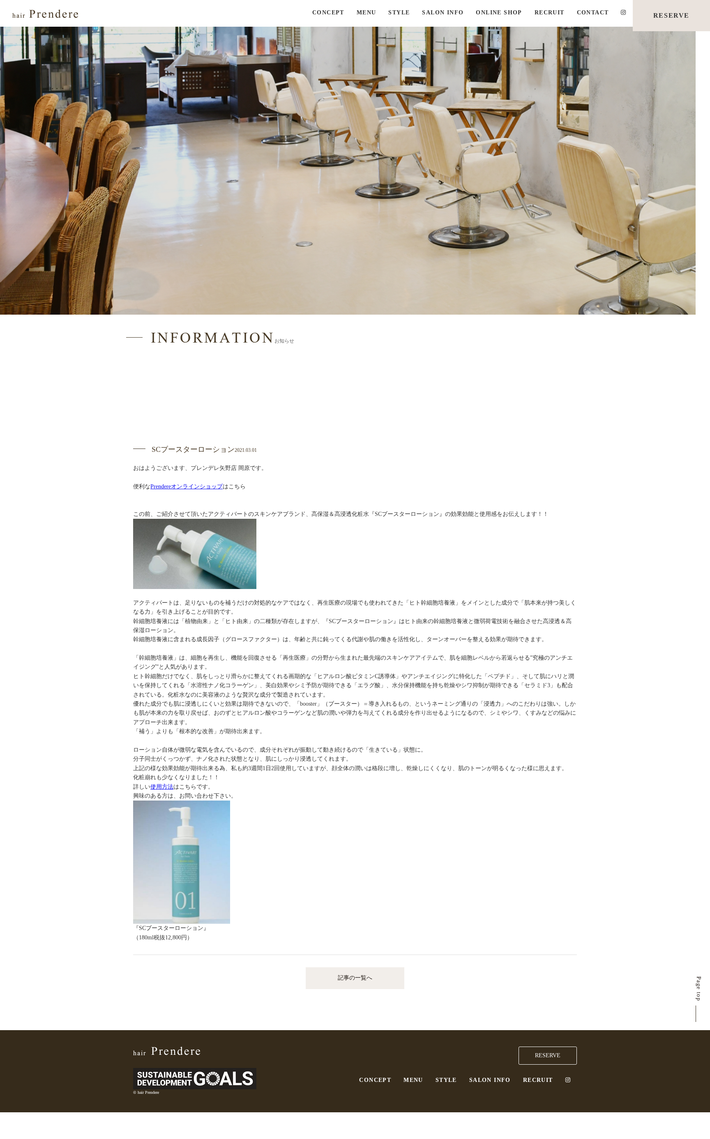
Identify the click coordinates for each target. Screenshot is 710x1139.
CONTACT (593, 12)
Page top (699, 988)
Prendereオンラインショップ (186, 486)
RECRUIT (550, 12)
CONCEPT (328, 12)
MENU (366, 12)
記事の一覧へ (355, 978)
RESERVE (671, 15)
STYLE (399, 12)
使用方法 (161, 787)
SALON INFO (442, 12)
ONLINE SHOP (499, 12)
